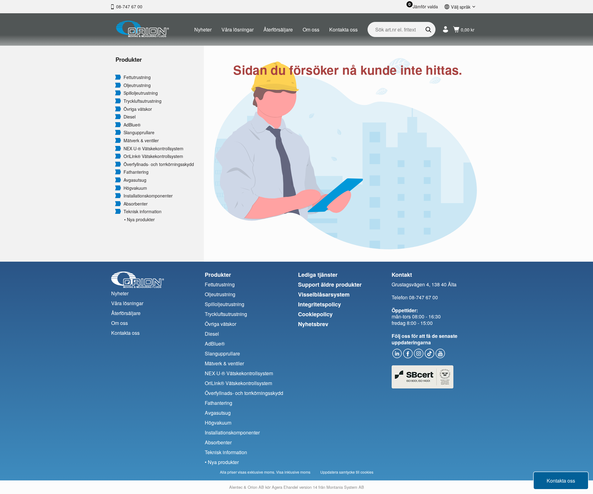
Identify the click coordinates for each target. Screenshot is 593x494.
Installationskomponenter (148, 196)
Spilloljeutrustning (141, 93)
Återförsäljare (278, 29)
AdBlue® (132, 125)
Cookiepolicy (315, 314)
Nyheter (203, 29)
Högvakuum (135, 188)
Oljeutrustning (137, 85)
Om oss (311, 29)
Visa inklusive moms (293, 472)
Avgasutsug (135, 180)
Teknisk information (143, 211)
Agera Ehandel (285, 487)
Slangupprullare (139, 132)
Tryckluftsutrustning (143, 101)
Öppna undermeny (118, 76)
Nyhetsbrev (313, 324)
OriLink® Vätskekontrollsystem (153, 156)
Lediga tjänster (318, 275)
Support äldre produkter (330, 284)
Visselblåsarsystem (324, 294)
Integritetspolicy (319, 304)
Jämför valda (425, 7)
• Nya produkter (139, 219)
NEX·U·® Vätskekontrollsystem (153, 149)
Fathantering (136, 172)
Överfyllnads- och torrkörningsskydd (159, 164)
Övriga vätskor (138, 109)
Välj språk (460, 6)
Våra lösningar (237, 29)
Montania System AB (345, 487)
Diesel (130, 117)
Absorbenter (136, 204)
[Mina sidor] (445, 29)
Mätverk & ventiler (141, 140)
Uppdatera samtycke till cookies (346, 472)
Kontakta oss (343, 29)
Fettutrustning (137, 77)
